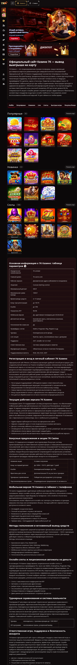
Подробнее (14, 38)
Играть (14, 130)
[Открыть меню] (13, 3)
